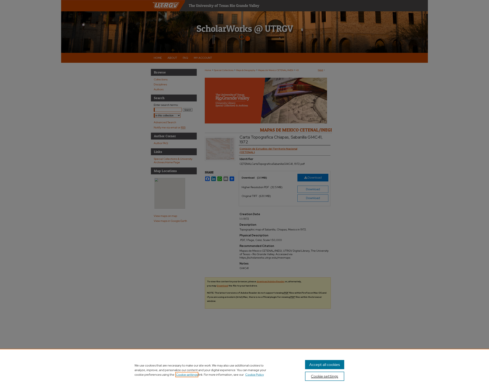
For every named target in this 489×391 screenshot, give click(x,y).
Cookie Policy (254, 375)
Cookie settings (187, 375)
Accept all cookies (324, 364)
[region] (244, 370)
